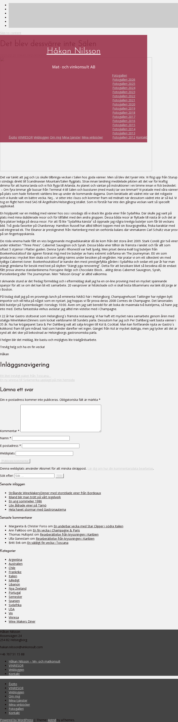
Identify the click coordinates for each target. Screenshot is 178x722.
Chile (12, 568)
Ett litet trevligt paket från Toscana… (25, 376)
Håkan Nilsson (74, 51)
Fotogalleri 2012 (123, 137)
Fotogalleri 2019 (123, 108)
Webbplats (7, 453)
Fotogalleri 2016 (123, 121)
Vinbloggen (41, 137)
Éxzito (13, 137)
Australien (16, 564)
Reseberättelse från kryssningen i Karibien (69, 534)
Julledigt (14, 580)
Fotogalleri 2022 (123, 96)
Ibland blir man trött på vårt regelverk (35, 497)
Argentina (15, 560)
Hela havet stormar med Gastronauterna (37, 509)
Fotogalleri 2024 (123, 88)
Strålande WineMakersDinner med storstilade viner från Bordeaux (55, 493)
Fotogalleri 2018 (123, 112)
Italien (13, 576)
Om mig (55, 137)
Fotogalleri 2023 (123, 92)
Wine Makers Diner (22, 621)
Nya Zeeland (17, 588)
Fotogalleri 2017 (123, 117)
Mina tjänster (71, 137)
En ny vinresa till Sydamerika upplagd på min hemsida (37, 380)
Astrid (52, 720)
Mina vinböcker (92, 137)
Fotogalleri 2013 (123, 133)
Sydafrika (15, 605)
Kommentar (10, 431)
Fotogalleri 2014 (123, 129)
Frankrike (15, 572)
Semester (15, 597)
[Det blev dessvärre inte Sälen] (76, 170)
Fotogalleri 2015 (123, 125)
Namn (5, 438)
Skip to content (10, 33)
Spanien (14, 601)
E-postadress (10, 446)
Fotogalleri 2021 (123, 100)
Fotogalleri (119, 75)
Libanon (14, 584)
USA (12, 609)
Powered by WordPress (16, 720)
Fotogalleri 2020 (123, 104)
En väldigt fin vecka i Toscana (47, 543)
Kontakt (141, 137)
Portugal (15, 592)
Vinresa (14, 617)
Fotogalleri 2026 (123, 79)
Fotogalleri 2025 (123, 84)
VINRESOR (25, 137)
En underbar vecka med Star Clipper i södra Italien (88, 526)
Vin (11, 613)
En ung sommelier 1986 (25, 501)
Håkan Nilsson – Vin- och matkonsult (34, 661)
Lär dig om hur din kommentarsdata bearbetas (120, 468)
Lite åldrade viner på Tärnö (27, 505)
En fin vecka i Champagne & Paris (56, 530)
